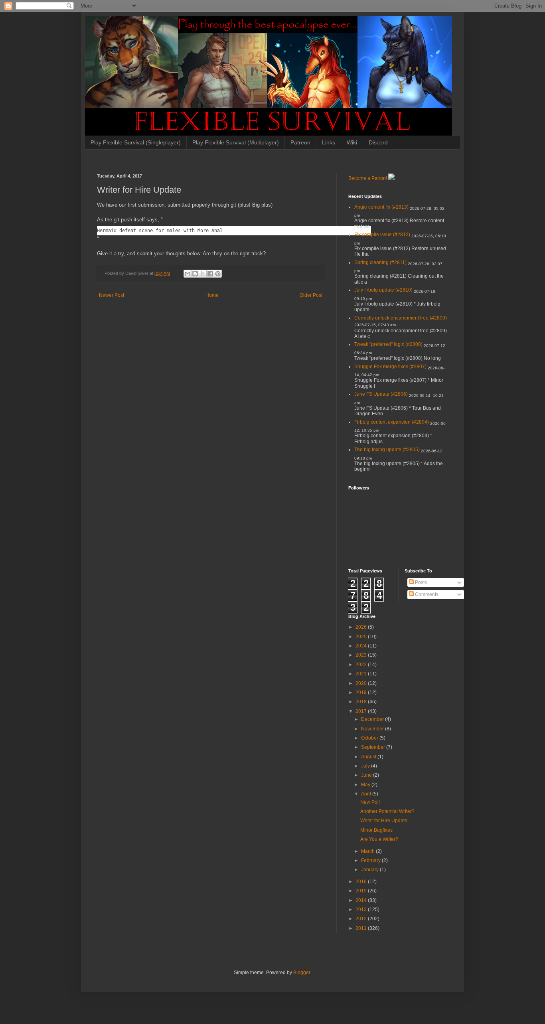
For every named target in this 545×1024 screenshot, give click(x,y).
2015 (361, 891)
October (370, 738)
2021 (361, 674)
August (369, 757)
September (373, 747)
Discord (378, 142)
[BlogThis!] (195, 274)
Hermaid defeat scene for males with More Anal (160, 230)
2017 (361, 711)
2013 (361, 909)
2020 (361, 683)
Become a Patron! (367, 178)
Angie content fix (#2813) (381, 207)
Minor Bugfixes (376, 830)
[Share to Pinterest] (218, 274)
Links (328, 142)
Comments (426, 594)
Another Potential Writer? (387, 811)
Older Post (311, 295)
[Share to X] (203, 274)
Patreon (300, 142)
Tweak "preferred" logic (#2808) (388, 344)
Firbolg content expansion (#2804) (391, 422)
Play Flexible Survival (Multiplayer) (235, 142)
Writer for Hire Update (383, 820)
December (373, 719)
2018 (361, 701)
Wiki (352, 142)
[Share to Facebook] (210, 274)
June (367, 775)
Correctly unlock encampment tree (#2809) (400, 318)
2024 (361, 646)
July (366, 766)
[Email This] (188, 274)
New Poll (370, 802)
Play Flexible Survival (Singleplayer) (136, 142)
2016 (361, 881)
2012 (361, 918)
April (366, 794)
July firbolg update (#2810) (383, 290)
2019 (361, 692)
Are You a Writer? (379, 839)
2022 (361, 664)
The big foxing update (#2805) (387, 449)
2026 (361, 627)
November (373, 729)
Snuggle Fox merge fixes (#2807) (390, 366)
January (370, 869)
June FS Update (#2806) (381, 394)
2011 (361, 928)
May (366, 784)
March (368, 851)
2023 (361, 655)
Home (212, 295)
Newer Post (111, 295)
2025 (361, 636)
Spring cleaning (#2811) (380, 262)
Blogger (301, 972)
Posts (420, 582)
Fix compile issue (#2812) (382, 234)
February (371, 860)
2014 (361, 900)
